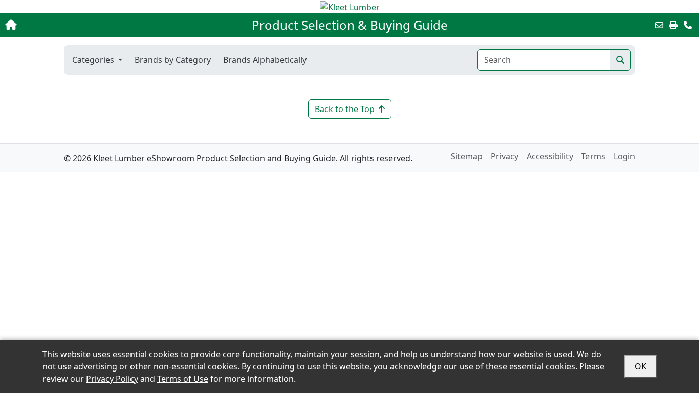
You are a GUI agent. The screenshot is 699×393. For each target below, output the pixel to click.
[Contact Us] (688, 25)
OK (640, 366)
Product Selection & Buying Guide (350, 25)
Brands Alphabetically (265, 60)
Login (624, 156)
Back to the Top (345, 109)
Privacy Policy (112, 378)
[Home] (73, 25)
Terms (593, 156)
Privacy (504, 156)
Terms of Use (182, 378)
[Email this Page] (659, 25)
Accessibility (550, 156)
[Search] (620, 60)
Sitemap (467, 156)
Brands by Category (173, 60)
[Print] (673, 25)
